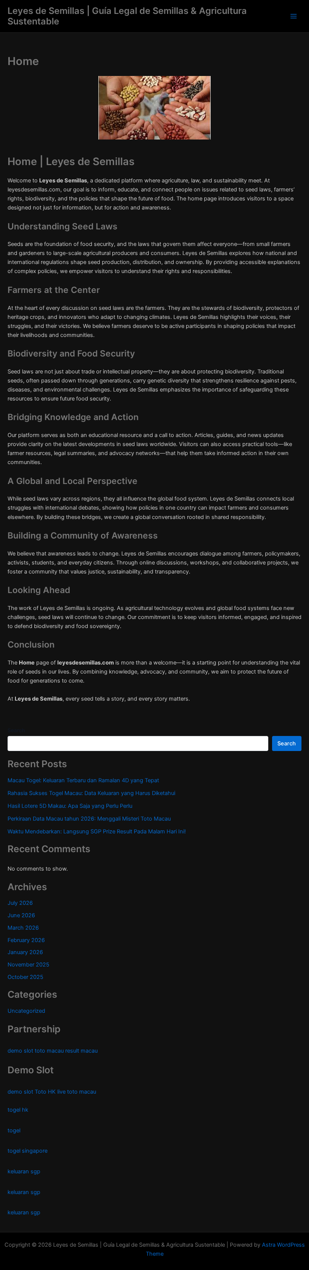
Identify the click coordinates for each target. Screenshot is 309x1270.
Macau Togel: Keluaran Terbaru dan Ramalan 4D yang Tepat (83, 780)
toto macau (49, 1050)
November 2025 (28, 964)
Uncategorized (26, 1011)
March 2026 (23, 927)
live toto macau (76, 1091)
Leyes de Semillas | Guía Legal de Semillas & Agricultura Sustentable (127, 16)
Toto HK (45, 1091)
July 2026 (20, 903)
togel (14, 1130)
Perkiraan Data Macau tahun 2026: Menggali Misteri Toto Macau (89, 818)
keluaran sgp (24, 1171)
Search (16, 730)
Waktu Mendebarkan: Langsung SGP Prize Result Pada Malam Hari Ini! (97, 831)
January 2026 (25, 952)
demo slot (20, 1050)
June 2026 (21, 915)
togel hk (18, 1109)
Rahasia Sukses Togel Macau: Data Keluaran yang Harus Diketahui (91, 793)
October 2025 (25, 977)
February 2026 (26, 940)
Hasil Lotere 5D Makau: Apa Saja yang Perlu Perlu (70, 806)
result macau (81, 1050)
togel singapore (27, 1150)
